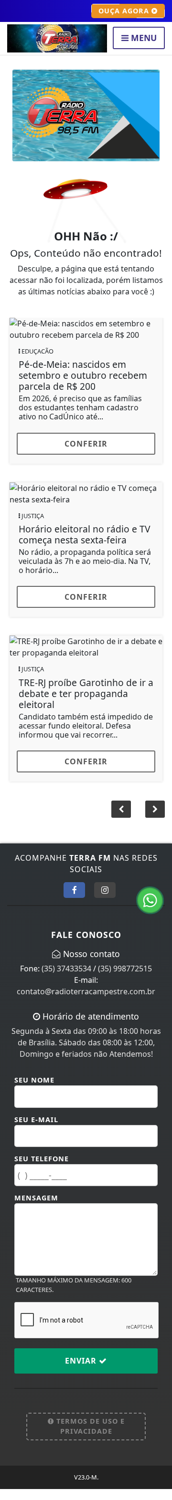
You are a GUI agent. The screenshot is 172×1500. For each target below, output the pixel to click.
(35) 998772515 (125, 979)
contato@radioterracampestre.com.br (86, 1002)
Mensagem (36, 1208)
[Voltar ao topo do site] (157, 825)
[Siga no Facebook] (74, 901)
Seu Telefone (41, 1169)
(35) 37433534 (66, 979)
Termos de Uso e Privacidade (89, 1437)
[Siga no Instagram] (105, 901)
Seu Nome (34, 1090)
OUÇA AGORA (124, 10)
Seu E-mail (36, 1130)
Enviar (82, 1371)
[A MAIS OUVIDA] (86, 114)
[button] (121, 820)
